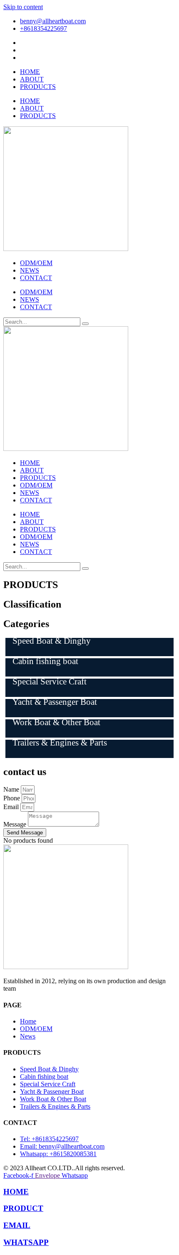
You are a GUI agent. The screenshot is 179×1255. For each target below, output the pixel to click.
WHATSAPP (26, 1242)
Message (15, 824)
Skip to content (23, 6)
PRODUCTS (38, 86)
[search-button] (85, 323)
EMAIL (16, 1225)
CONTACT (36, 277)
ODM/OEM (36, 262)
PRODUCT (23, 1208)
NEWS (29, 270)
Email (11, 806)
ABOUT (32, 79)
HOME (30, 71)
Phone (12, 798)
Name (12, 789)
